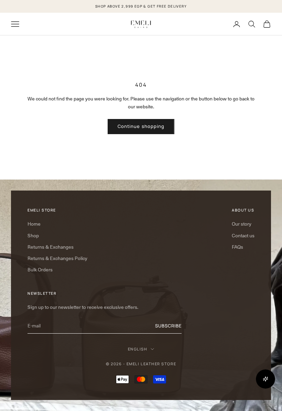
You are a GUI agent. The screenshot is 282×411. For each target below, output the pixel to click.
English (138, 348)
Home (34, 224)
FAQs (237, 247)
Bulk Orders (40, 270)
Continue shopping (141, 126)
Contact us (243, 235)
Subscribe (168, 326)
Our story (241, 224)
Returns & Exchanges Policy (57, 258)
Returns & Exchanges (51, 247)
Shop (33, 235)
